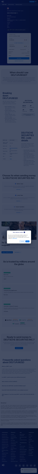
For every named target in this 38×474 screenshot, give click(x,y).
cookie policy (14, 238)
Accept (27, 241)
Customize (22, 241)
